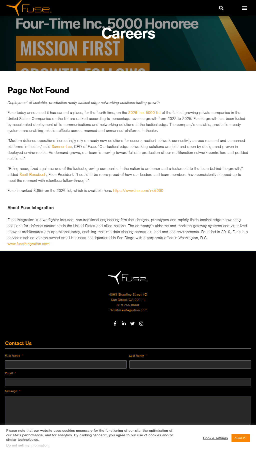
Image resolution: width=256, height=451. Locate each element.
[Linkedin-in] (124, 323)
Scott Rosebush (33, 174)
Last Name (137, 356)
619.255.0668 (128, 305)
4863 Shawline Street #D (128, 294)
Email (9, 373)
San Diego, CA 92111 (128, 300)
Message (11, 391)
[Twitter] (132, 323)
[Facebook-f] (115, 323)
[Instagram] (141, 323)
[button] (221, 8)
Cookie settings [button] (215, 438)
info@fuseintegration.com (127, 310)
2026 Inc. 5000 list (145, 112)
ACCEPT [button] (240, 438)
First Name (13, 356)
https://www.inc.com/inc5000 (138, 190)
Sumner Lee (62, 146)
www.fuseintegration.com (29, 243)
